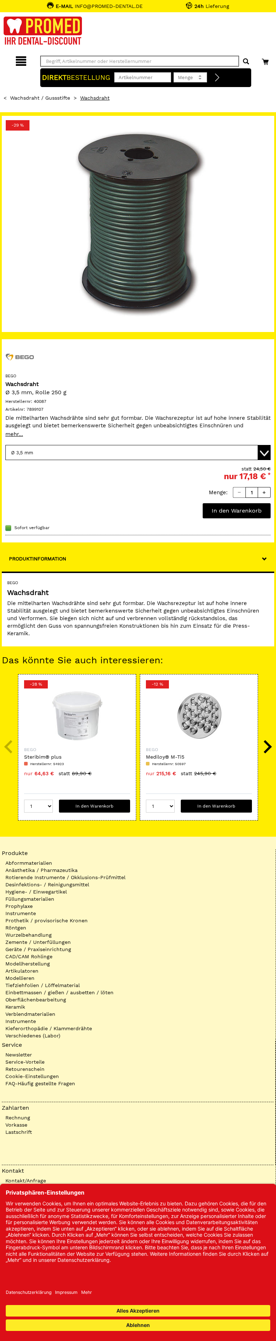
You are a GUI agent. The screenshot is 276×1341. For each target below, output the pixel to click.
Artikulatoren (21, 971)
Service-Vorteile (25, 1062)
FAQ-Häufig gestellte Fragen (40, 1083)
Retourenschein (25, 1069)
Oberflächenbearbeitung (35, 1000)
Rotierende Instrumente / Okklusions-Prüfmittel (65, 877)
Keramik (15, 1007)
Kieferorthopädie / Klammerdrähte (48, 1028)
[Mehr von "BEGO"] (19, 357)
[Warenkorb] (266, 60)
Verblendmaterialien (30, 1014)
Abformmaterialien (28, 863)
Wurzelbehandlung (28, 935)
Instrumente (20, 913)
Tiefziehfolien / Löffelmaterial (42, 985)
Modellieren (19, 978)
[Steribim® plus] (77, 716)
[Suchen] (246, 61)
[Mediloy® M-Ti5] (199, 716)
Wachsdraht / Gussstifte (40, 98)
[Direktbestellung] (217, 77)
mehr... (14, 434)
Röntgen (15, 928)
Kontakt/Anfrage (25, 1180)
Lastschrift (18, 1132)
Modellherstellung (27, 964)
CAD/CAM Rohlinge (28, 956)
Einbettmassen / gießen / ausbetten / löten (59, 992)
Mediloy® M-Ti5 (165, 757)
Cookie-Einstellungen (32, 1076)
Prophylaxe (19, 906)
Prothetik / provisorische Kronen (46, 920)
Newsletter (18, 1055)
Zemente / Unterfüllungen (38, 942)
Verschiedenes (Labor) (32, 1035)
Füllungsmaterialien (29, 899)
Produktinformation (37, 559)
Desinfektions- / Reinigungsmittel (47, 884)
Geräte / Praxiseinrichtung (38, 949)
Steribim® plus (42, 757)
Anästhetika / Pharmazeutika (41, 870)
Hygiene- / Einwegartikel (36, 892)
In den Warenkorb (237, 510)
